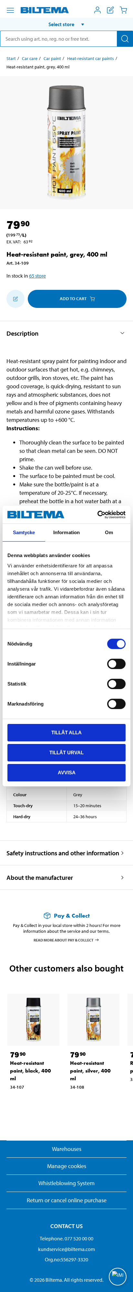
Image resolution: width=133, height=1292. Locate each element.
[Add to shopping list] (15, 299)
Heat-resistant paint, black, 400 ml (30, 1071)
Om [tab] (109, 532)
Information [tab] (66, 532)
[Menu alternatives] (10, 10)
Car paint (52, 58)
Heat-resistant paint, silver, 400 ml (90, 1071)
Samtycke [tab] (24, 532)
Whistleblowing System (66, 1183)
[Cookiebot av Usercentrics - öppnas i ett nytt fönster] (97, 514)
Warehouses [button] (66, 1149)
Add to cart (73, 298)
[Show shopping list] (110, 10)
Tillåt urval (66, 752)
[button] (66, 24)
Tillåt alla (66, 732)
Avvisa (67, 772)
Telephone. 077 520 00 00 (66, 1238)
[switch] (116, 664)
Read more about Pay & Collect (64, 940)
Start (11, 58)
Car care (29, 58)
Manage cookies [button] (66, 1166)
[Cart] (123, 10)
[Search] (125, 39)
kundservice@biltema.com (66, 1249)
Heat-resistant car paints (90, 58)
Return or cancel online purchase (67, 1200)
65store (37, 275)
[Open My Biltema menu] (97, 10)
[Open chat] (117, 1276)
